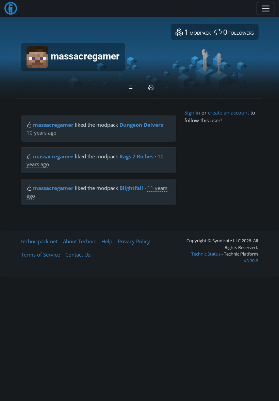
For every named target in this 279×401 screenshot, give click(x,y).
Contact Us (78, 254)
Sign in (192, 112)
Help (106, 241)
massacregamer (53, 124)
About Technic (79, 241)
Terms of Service (40, 254)
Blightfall (131, 188)
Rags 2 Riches (136, 156)
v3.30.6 (251, 261)
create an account (228, 112)
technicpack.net (39, 241)
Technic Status (205, 254)
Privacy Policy (134, 241)
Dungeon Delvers (141, 124)
